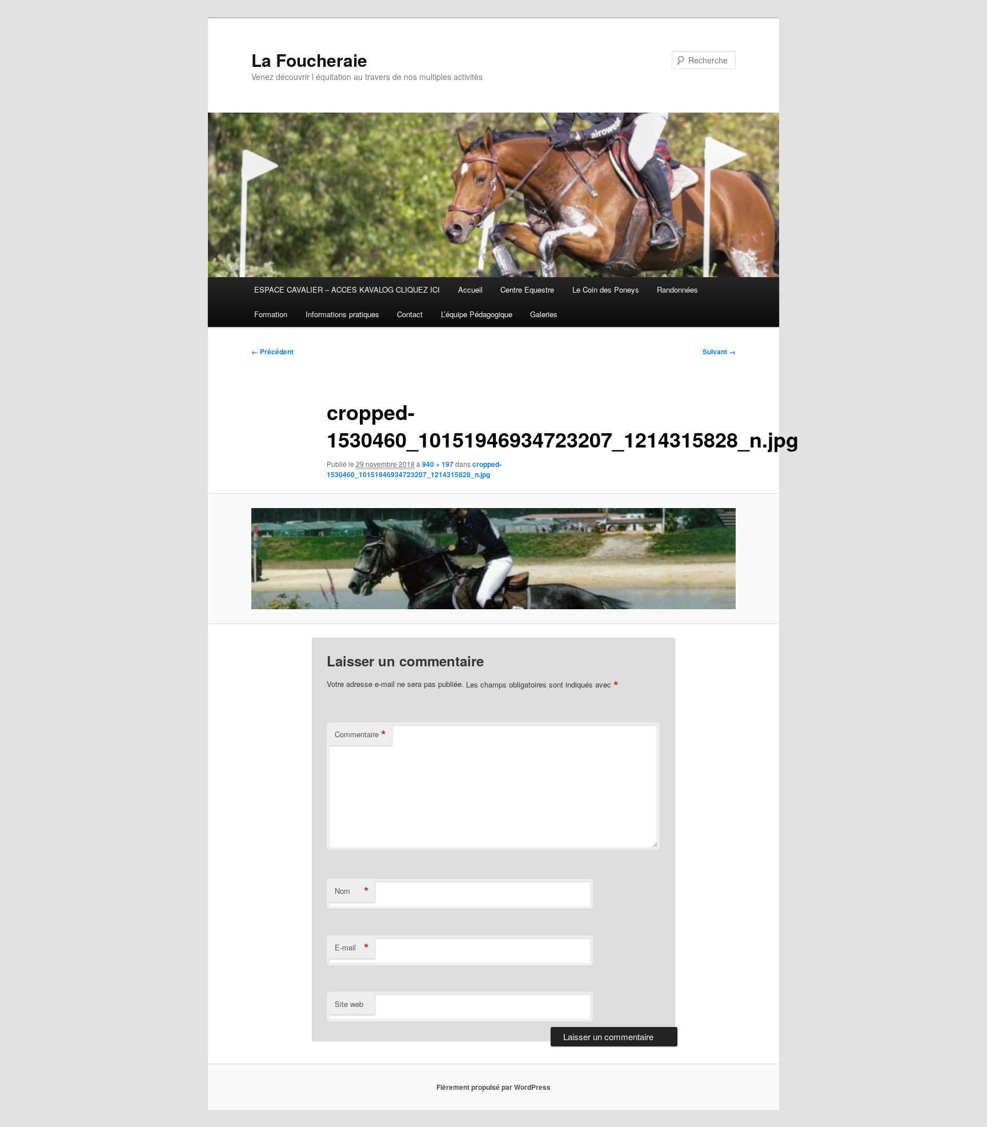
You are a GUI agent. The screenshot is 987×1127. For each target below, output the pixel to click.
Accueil (470, 289)
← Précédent (272, 351)
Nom (352, 891)
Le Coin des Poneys (605, 289)
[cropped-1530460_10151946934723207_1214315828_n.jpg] (493, 559)
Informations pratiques (342, 314)
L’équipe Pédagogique (476, 314)
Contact (410, 314)
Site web (349, 1003)
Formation (270, 314)
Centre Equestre (527, 289)
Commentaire (360, 734)
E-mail (352, 947)
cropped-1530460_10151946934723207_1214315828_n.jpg (414, 469)
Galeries (543, 314)
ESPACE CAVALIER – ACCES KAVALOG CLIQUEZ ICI (347, 289)
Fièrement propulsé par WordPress (493, 1087)
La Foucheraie (309, 59)
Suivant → (719, 351)
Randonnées (677, 289)
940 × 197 (438, 464)
